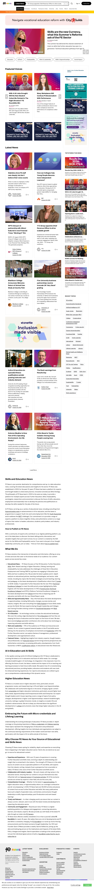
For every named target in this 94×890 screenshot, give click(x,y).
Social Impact (78, 59)
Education (10, 59)
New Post (59, 865)
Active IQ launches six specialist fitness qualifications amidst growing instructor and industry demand (16, 375)
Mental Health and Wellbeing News (74, 353)
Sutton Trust (45, 387)
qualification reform (28, 646)
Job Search (25, 872)
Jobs (57, 9)
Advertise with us (10, 874)
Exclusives (27, 9)
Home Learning (76, 338)
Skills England (41, 604)
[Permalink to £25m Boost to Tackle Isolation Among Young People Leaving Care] (47, 421)
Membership (59, 872)
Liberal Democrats (78, 345)
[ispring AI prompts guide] (18, 131)
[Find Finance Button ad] (76, 122)
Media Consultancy (44, 872)
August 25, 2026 (16, 255)
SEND (75, 371)
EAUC (14, 458)
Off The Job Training (72, 364)
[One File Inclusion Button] (28, 332)
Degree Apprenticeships (73, 330)
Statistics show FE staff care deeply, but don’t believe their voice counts (45, 3)
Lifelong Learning (71, 348)
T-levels (78, 382)
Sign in (78, 3)
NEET (20, 516)
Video (58, 854)
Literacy (80, 348)
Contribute (34, 9)
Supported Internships (72, 378)
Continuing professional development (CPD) (72, 322)
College (68, 318)
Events (61, 9)
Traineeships (75, 386)
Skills (9, 566)
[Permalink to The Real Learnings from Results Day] (47, 358)
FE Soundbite (36, 822)
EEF (42, 198)
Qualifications (76, 368)
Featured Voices (43, 854)
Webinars (76, 863)
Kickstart (78, 341)
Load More (33, 470)
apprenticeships (49, 782)
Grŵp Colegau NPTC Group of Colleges (16, 251)
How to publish (60, 862)
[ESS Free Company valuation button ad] (76, 91)
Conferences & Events (80, 854)
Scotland (68, 371)
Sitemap (7, 877)
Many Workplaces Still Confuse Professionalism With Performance (18, 95)
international (69, 341)
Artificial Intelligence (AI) (73, 307)
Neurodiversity (70, 361)
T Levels (58, 581)
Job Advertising (43, 870)
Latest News (20, 9)
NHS (78, 361)
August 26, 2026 (16, 195)
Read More (50, 887)
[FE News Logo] (7, 3)
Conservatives (77, 318)
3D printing (69, 300)
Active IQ (15, 405)
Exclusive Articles (44, 852)
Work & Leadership (45, 59)
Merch (66, 9)
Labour (68, 345)
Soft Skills (68, 375)
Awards (76, 852)
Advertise (51, 9)
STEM (81, 375)
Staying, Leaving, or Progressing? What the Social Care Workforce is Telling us (67, 34)
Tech (67, 386)
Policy (82, 364)
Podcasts (59, 852)
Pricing (41, 865)
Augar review (70, 311)
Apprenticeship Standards (73, 304)
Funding (80, 334)
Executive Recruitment (28, 870)
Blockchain (79, 311)
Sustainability (70, 382)
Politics (68, 368)
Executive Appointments (29, 869)
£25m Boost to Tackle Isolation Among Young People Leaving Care (46, 435)
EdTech (20, 59)
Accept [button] (87, 885)
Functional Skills (70, 334)
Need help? (59, 874)
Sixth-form (82, 371)
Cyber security (79, 327)
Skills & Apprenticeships (62, 59)
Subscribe (86, 3)
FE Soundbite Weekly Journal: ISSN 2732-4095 (46, 856)
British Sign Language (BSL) (74, 314)
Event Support (43, 874)
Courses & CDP (78, 855)
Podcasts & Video (43, 9)
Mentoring (69, 357)
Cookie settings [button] (75, 885)
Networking (77, 857)
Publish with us (9, 873)
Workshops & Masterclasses (78, 866)
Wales (76, 389)
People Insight (16, 194)
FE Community (9, 871)
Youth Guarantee (55, 514)
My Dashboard (60, 867)
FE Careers (29, 814)
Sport (75, 375)
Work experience (71, 393)
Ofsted (30, 594)
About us (7, 868)
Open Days (76, 859)
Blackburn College (17, 304)
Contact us (8, 869)
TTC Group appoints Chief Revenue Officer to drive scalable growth (47, 228)
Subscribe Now (73, 9)
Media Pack (42, 867)
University (69, 389)
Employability (31, 59)
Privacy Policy (9, 876)
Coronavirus (69, 327)
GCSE (67, 338)
